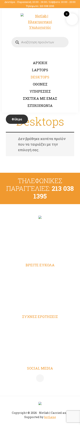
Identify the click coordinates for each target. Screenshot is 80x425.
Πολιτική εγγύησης (40, 355)
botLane (50, 417)
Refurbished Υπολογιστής (40, 281)
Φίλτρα (17, 119)
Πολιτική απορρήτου (40, 333)
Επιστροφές (40, 348)
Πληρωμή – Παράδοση (40, 340)
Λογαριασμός (40, 274)
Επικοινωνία (40, 304)
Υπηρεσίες (40, 289)
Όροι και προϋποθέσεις (40, 325)
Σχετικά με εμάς (40, 296)
